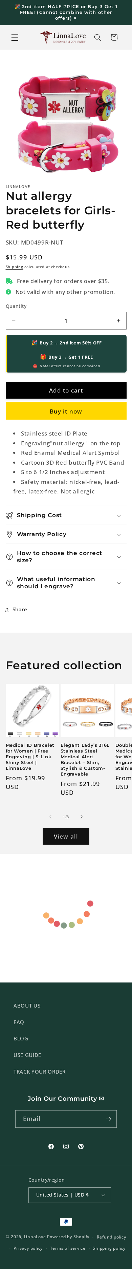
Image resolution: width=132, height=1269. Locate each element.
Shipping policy (109, 1248)
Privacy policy (28, 1248)
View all (66, 836)
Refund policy (111, 1237)
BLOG (21, 1038)
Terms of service (68, 1248)
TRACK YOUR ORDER (40, 1071)
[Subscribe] (108, 1119)
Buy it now (66, 411)
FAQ (19, 1022)
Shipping (14, 266)
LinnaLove (35, 1237)
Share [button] (20, 609)
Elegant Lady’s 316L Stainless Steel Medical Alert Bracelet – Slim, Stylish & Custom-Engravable (85, 759)
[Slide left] (50, 816)
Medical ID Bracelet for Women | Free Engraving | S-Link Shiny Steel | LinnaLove (30, 756)
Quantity (16, 306)
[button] (15, 37)
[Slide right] (81, 816)
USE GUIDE (27, 1055)
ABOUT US (27, 1005)
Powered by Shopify (68, 1237)
